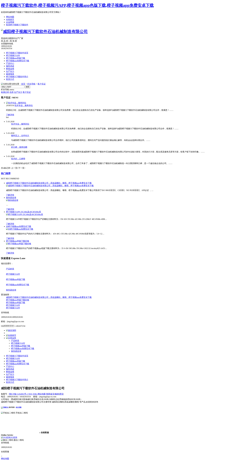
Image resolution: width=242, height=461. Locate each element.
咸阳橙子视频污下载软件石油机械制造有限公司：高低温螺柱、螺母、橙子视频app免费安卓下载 (49, 297)
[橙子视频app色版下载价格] (18, 244)
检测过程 (5, 92)
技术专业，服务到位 (20, 124)
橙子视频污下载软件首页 (17, 53)
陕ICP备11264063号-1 (18, 394)
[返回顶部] (11, 330)
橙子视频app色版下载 (15, 58)
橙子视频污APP (13, 55)
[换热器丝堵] (12, 200)
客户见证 (42, 84)
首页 (23, 84)
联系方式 (10, 79)
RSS (30, 394)
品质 (12, 92)
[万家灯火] (5, 407)
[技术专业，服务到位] (16, 103)
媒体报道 (10, 74)
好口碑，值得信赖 (19, 147)
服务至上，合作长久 (20, 135)
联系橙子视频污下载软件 (17, 25)
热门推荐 (6, 173)
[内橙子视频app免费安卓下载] (19, 229)
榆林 (57, 394)
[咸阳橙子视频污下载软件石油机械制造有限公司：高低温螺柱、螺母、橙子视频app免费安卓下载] (50, 186)
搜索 (27, 87)
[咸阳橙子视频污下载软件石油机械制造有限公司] (44, 31)
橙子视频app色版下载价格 (17, 241)
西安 (61, 394)
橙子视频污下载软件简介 (17, 77)
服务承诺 (10, 66)
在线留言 (10, 19)
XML (35, 394)
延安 (53, 394)
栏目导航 (31, 84)
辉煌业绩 (10, 69)
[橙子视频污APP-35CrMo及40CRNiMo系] (24, 214)
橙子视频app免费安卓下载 (17, 61)
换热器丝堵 (11, 198)
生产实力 (10, 71)
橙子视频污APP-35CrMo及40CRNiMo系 (23, 212)
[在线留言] (11, 335)
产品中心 (10, 63)
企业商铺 (10, 22)
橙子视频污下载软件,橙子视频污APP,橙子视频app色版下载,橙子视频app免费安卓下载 (77, 5)
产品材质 (10, 269)
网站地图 (10, 17)
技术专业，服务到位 (24, 105)
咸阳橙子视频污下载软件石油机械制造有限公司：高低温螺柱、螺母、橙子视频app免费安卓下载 (49, 183)
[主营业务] (11, 338)
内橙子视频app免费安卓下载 (18, 226)
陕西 (48, 394)
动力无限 (18, 407)
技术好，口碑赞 (18, 159)
